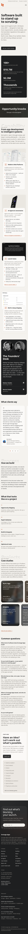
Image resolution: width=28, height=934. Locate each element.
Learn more (8, 825)
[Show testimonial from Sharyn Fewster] (18, 451)
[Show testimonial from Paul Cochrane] (15, 451)
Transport (8, 775)
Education (8, 778)
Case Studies (4, 861)
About (16, 853)
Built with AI (4, 856)
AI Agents (3, 858)
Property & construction (11, 786)
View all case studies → (6, 630)
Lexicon (17, 865)
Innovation (18, 858)
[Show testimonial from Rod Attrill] (10, 451)
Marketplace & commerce (12, 781)
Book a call (6, 756)
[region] (14, 426)
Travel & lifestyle (10, 773)
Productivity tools (10, 770)
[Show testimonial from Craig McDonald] (13, 451)
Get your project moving (8, 48)
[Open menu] (25, 5)
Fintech (7, 768)
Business (3, 851)
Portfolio (17, 851)
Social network (9, 765)
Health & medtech (10, 763)
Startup (3, 853)
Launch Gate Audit (5, 865)
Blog (16, 856)
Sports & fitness (9, 783)
